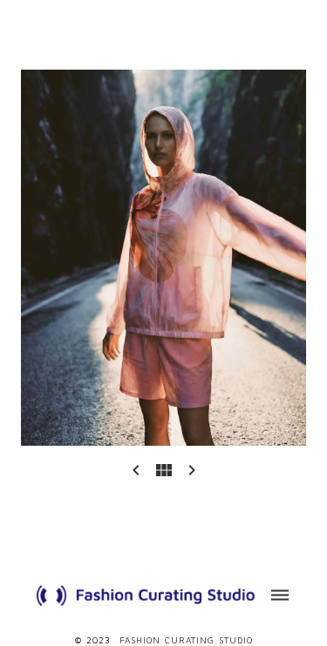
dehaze (279, 595)
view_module (163, 470)
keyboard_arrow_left (136, 470)
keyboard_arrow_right (191, 470)
